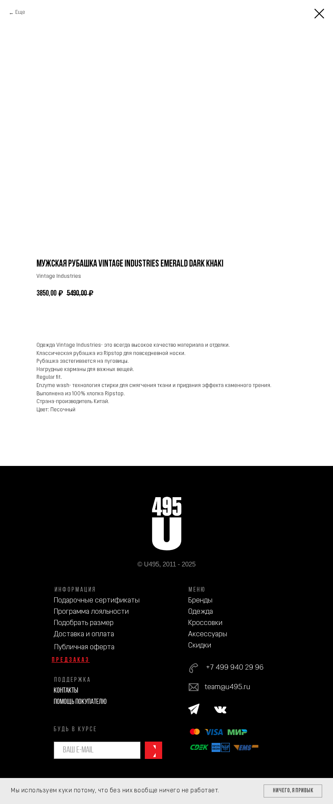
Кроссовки (205, 623)
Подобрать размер (84, 623)
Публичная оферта (84, 647)
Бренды (200, 600)
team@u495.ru (227, 687)
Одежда (200, 611)
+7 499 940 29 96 (235, 667)
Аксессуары (207, 634)
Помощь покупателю (80, 702)
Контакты (66, 690)
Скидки (199, 645)
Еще (20, 12)
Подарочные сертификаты (97, 600)
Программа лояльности (91, 611)
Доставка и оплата (84, 634)
